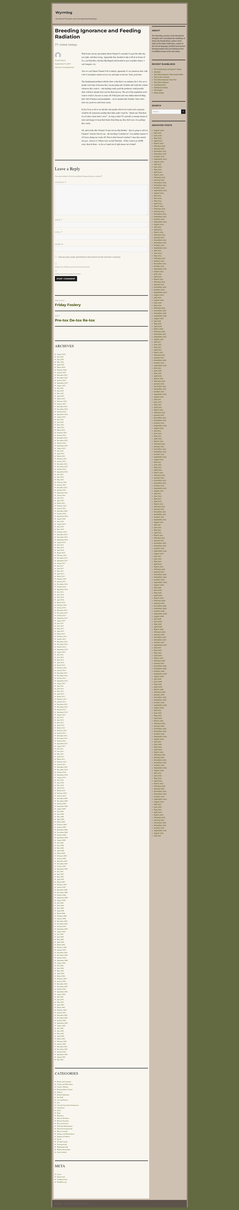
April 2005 (60, 942)
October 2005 (61, 926)
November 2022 (62, 466)
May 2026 (60, 362)
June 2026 (60, 359)
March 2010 (61, 790)
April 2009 (60, 819)
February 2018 (62, 555)
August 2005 (61, 931)
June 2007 (60, 874)
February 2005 (62, 947)
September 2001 (62, 1054)
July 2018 (60, 545)
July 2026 (60, 357)
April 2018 (60, 550)
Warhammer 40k (62, 1147)
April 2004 (60, 973)
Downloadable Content (65, 1089)
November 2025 (62, 378)
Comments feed (62, 1179)
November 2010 (62, 769)
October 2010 (61, 772)
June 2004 (60, 968)
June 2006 (60, 905)
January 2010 (61, 796)
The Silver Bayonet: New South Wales (168, 75)
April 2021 (60, 500)
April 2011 (60, 756)
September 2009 (62, 806)
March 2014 (61, 665)
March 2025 (61, 398)
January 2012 (61, 733)
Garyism (157, 72)
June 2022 (60, 477)
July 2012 (60, 717)
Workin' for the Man (63, 1149)
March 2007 (61, 882)
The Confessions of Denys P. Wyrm (167, 69)
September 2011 (62, 743)
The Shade (158, 90)
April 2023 (60, 453)
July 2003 (60, 997)
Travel (59, 1139)
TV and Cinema (62, 1142)
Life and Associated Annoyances (68, 1105)
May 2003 (60, 1002)
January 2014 (61, 670)
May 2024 (60, 425)
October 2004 (61, 958)
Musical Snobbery (63, 1118)
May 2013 (60, 691)
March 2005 (61, 945)
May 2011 (60, 754)
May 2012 (60, 722)
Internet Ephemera (63, 1095)
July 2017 (60, 566)
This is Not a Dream (161, 77)
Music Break (159, 93)
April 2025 (60, 396)
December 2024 (62, 406)
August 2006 (61, 900)
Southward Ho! (160, 85)
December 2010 (62, 767)
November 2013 (62, 675)
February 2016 (62, 605)
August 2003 (61, 994)
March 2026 (61, 367)
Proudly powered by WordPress (76, 1204)
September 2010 (62, 775)
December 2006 (62, 890)
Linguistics (60, 1108)
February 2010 (62, 793)
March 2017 (61, 576)
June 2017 (60, 568)
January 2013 (61, 702)
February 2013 (62, 699)
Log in (59, 1174)
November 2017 (62, 558)
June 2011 (60, 751)
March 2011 (61, 759)
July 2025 (60, 388)
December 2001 (62, 1046)
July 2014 (60, 655)
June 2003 (60, 999)
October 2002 (61, 1020)
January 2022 (61, 485)
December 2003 (62, 984)
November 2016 (62, 584)
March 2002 (61, 1039)
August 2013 (61, 683)
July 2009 (60, 811)
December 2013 (62, 673)
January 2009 (61, 827)
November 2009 (62, 801)
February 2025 (62, 401)
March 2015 (61, 634)
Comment (60, 182)
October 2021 (61, 490)
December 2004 (62, 952)
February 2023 (62, 459)
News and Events (62, 1123)
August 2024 (61, 417)
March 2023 (61, 456)
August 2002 (61, 1026)
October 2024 (61, 412)
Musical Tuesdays (63, 1121)
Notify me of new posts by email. (68, 274)
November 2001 (62, 1049)
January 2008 (61, 858)
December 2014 (62, 641)
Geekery (59, 1092)
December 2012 (62, 704)
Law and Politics (62, 1100)
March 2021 (61, 503)
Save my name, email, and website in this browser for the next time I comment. (89, 257)
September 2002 (62, 1023)
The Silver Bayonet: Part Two (165, 80)
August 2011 (61, 746)
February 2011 (62, 762)
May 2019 (60, 529)
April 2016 (60, 600)
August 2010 (61, 777)
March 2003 (61, 1007)
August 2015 (61, 621)
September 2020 (62, 516)
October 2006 (61, 895)
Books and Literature (64, 1081)
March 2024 (61, 430)
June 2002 (60, 1031)
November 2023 (62, 440)
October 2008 (61, 835)
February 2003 (62, 1010)
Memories (60, 1115)
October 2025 (61, 380)
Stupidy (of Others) (63, 1136)
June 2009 (60, 814)
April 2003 (60, 1005)
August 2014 (61, 652)
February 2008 (62, 856)
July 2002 (60, 1028)
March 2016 (61, 602)
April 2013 (60, 694)
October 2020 (61, 513)
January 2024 (61, 435)
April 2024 (60, 427)
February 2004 (62, 978)
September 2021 (62, 493)
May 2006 (60, 908)
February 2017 (62, 579)
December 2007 (62, 861)
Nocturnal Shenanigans (65, 1126)
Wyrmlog (63, 12)
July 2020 (60, 521)
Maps (59, 1113)
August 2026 (61, 354)
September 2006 (62, 897)
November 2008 (62, 832)
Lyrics (59, 1110)
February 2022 (62, 482)
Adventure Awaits (161, 88)
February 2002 (62, 1041)
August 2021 (61, 495)
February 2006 (62, 916)
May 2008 (60, 848)
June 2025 (60, 391)
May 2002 (60, 1033)
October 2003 (61, 989)
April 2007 (60, 879)
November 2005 (62, 924)
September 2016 (62, 589)
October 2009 (61, 803)
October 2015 (61, 615)
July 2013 (60, 686)
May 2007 (60, 877)
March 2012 (61, 728)
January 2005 (61, 950)
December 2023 (62, 438)
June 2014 (60, 657)
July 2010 (60, 780)
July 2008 (60, 843)
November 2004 (62, 955)
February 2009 (62, 824)
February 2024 (62, 432)
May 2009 (60, 816)
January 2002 (61, 1044)
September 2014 (62, 649)
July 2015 (60, 623)
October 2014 (61, 647)
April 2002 (60, 1036)
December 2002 (62, 1015)
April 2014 (60, 662)
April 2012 (60, 725)
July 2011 (60, 749)
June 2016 (60, 594)
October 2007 (61, 866)
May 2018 (60, 547)
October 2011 (61, 741)
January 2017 (61, 581)
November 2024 (62, 409)
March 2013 (61, 696)
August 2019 (61, 524)
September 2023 (62, 446)
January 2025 (61, 404)
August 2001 (61, 1057)
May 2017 (60, 571)
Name (58, 220)
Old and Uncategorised (64, 67)
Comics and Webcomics (65, 1084)
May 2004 (60, 971)
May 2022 (60, 479)
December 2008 (62, 830)
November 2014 (62, 644)
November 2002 (62, 1018)
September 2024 (62, 414)
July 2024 (60, 419)
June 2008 (60, 845)
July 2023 (60, 451)
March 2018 (61, 553)
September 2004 (62, 960)
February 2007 (62, 884)
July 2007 (60, 871)
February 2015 (62, 636)
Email (58, 232)
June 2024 (60, 422)
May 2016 (60, 597)
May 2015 (60, 628)
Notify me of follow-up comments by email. (72, 267)
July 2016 (60, 592)
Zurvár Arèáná (61, 1152)
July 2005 (60, 934)
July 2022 (60, 474)
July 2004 (60, 965)
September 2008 (62, 837)
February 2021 (62, 506)
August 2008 (61, 840)
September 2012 (62, 712)
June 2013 (60, 688)
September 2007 (62, 869)
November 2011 (62, 738)
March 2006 (61, 913)
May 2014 (60, 660)
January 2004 (61, 981)
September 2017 (62, 560)
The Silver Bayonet (161, 82)
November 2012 (62, 707)
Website (59, 244)
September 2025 (62, 383)
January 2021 (61, 508)
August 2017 (61, 563)
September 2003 (62, 992)
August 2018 (61, 542)
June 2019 (60, 527)
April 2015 (60, 631)
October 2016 (61, 587)
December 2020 (62, 511)
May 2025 (60, 393)
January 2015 (61, 639)
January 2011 (61, 764)
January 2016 (61, 607)
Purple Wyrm (60, 60)
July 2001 (60, 1059)
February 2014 (62, 668)
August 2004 (61, 963)
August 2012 (61, 715)
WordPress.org (61, 1182)
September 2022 (62, 472)
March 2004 (61, 976)
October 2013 (61, 678)
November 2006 (62, 892)
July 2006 (60, 903)
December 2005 (62, 921)
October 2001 (61, 1052)
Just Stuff (60, 1097)
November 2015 (62, 613)
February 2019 (62, 532)
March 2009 (61, 822)
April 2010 (60, 788)
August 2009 (61, 809)
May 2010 (60, 785)
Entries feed (61, 1177)
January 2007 (61, 887)
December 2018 (62, 534)
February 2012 (62, 730)
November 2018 (62, 537)
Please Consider (62, 1131)
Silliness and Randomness (65, 1134)
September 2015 (62, 618)
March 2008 (61, 853)
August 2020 (61, 519)
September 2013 (62, 681)
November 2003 (62, 986)
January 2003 (61, 1012)
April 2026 (60, 365)
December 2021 (62, 487)
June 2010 (60, 783)
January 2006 (61, 918)
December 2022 (62, 464)
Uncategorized (62, 1144)
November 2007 (62, 864)
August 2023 (61, 448)
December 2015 (62, 610)
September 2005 (62, 929)
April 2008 (60, 850)
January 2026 (61, 372)
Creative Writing (62, 1087)
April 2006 (60, 911)
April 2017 (60, 574)
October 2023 (61, 443)
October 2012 (61, 709)
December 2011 (62, 736)
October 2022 (61, 469)
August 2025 (61, 385)
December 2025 (62, 375)
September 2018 (62, 540)
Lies (58, 1102)
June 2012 (60, 720)
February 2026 (62, 370)
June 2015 (60, 626)
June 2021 (60, 498)
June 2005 (60, 937)
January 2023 (61, 461)
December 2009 (62, 798)
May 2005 (60, 939)
